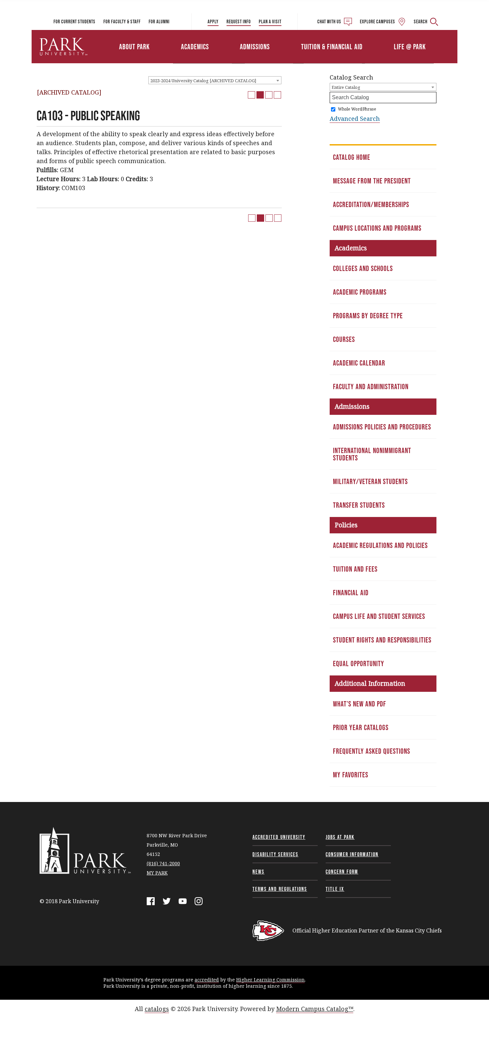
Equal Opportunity (358, 663)
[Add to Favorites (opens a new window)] (251, 95)
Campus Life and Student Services (379, 616)
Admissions (255, 47)
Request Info (239, 21)
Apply (213, 21)
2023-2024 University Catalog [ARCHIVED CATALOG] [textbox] (203, 81)
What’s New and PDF (359, 704)
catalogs (157, 1009)
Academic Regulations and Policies (380, 545)
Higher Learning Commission (270, 979)
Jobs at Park (340, 837)
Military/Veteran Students (370, 481)
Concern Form (342, 872)
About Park (134, 47)
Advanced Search (355, 119)
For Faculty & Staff (122, 21)
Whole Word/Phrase (357, 109)
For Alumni (159, 21)
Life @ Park (410, 47)
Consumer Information (352, 854)
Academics (195, 47)
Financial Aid (351, 593)
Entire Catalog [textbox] (346, 87)
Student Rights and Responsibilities (382, 640)
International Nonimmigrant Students (372, 454)
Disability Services (275, 854)
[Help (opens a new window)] (277, 95)
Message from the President (372, 181)
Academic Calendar (359, 363)
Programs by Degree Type (368, 316)
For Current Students (74, 21)
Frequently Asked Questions (371, 751)
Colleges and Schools (363, 268)
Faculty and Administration (370, 387)
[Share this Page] (260, 95)
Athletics (380, 38)
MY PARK (157, 873)
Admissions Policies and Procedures (382, 427)
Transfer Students (359, 505)
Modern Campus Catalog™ (314, 1009)
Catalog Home (351, 157)
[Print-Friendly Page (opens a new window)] (268, 95)
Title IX (335, 889)
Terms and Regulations (279, 889)
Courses (344, 339)
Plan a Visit (270, 21)
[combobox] (214, 80)
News (258, 872)
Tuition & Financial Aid (332, 47)
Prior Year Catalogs (361, 727)
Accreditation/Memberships (371, 204)
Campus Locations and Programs (377, 228)
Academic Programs (360, 292)
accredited (207, 979)
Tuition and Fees (355, 569)
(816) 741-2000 (163, 863)
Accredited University (278, 837)
